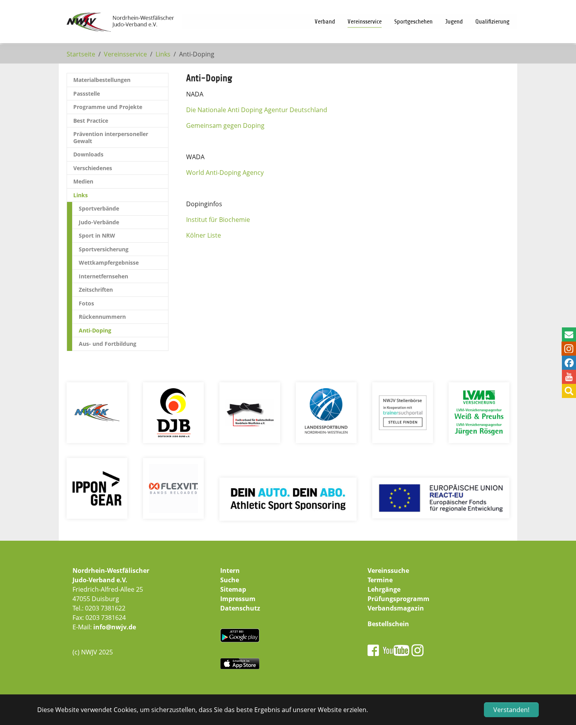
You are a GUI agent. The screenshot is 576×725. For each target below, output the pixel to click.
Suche (229, 580)
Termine (380, 580)
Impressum (237, 598)
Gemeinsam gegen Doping (225, 125)
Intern (230, 570)
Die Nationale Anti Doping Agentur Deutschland (256, 109)
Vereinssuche (388, 570)
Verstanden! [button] (511, 709)
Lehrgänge (384, 589)
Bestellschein (388, 624)
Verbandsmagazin (396, 608)
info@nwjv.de (114, 627)
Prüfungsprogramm (398, 598)
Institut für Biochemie (218, 219)
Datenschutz (240, 608)
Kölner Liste (203, 235)
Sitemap (233, 589)
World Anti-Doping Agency (225, 172)
